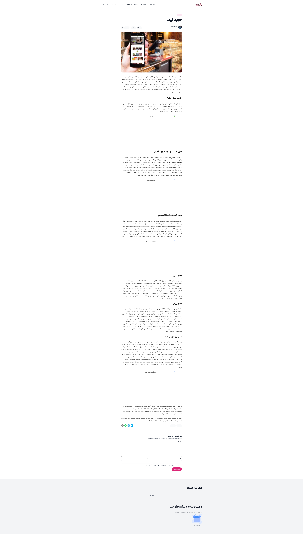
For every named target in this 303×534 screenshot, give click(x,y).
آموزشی (179, 15)
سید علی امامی (174, 26)
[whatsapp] (125, 425)
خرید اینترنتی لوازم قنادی (165, 421)
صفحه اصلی (152, 5)
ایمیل (149, 459)
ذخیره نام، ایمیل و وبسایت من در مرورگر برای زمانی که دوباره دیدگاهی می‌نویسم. (162, 465)
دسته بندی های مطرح (132, 5)
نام (180, 459)
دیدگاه (180, 441)
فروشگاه (143, 5)
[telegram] (129, 425)
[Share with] (122, 27)
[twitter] (132, 425)
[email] (122, 425)
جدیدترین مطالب (118, 5)
